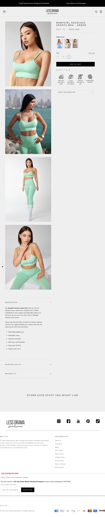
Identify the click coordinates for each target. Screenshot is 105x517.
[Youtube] (78, 421)
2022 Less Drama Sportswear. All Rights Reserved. (18, 511)
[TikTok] (98, 421)
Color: (60, 37)
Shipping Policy (13, 364)
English (3, 505)
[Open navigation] (4, 11)
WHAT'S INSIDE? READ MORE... (8, 484)
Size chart (92, 53)
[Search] (96, 12)
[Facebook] (63, 70)
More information (66, 92)
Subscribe (28, 490)
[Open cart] (101, 11)
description (11, 302)
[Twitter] (66, 70)
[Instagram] (59, 421)
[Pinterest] (69, 70)
